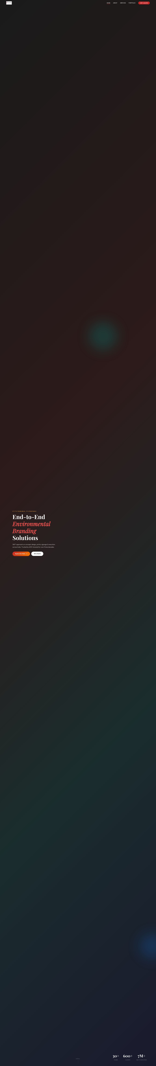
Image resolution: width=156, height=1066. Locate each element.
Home (108, 3)
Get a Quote (144, 3)
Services (123, 3)
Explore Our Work (20, 553)
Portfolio (132, 3)
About (115, 3)
